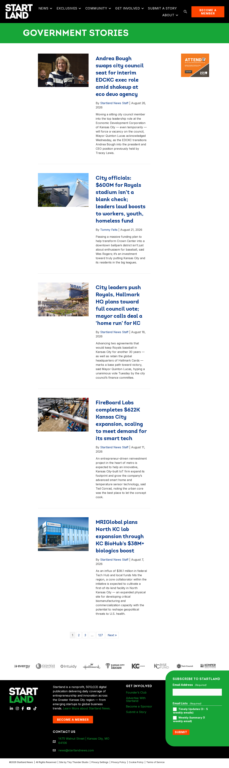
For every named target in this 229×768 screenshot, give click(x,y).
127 (100, 635)
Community (96, 8)
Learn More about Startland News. (86, 708)
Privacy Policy (118, 762)
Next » (112, 635)
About (168, 15)
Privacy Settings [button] (99, 762)
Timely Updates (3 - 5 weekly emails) (190, 710)
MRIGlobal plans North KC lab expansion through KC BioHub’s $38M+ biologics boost (120, 537)
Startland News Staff (114, 103)
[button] (51, 8)
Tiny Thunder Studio (78, 762)
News (43, 8)
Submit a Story (162, 8)
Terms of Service (155, 762)
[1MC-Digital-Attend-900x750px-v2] (195, 56)
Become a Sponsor (139, 706)
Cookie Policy (136, 762)
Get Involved (127, 8)
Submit (181, 732)
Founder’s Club (136, 692)
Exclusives (67, 8)
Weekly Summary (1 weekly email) (189, 719)
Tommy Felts (109, 229)
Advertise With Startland (136, 699)
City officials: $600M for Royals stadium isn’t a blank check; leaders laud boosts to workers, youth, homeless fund (120, 200)
